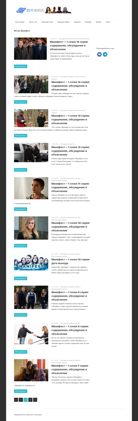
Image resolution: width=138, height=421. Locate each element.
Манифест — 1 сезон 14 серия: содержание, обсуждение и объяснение (70, 85)
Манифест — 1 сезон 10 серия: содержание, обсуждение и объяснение (70, 226)
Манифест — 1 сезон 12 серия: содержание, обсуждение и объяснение (70, 150)
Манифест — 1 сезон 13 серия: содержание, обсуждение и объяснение (70, 119)
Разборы (88, 22)
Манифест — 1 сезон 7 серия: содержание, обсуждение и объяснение (69, 369)
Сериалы (77, 22)
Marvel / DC (33, 22)
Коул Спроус (20, 22)
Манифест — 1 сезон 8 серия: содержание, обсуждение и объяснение (70, 330)
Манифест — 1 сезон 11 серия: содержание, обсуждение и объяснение (70, 187)
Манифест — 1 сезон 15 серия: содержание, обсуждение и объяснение (69, 45)
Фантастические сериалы (81, 39)
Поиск (108, 22)
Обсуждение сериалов (66, 39)
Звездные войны (63, 22)
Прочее (98, 22)
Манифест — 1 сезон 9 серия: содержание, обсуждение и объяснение (70, 295)
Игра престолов (47, 22)
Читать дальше (20, 66)
